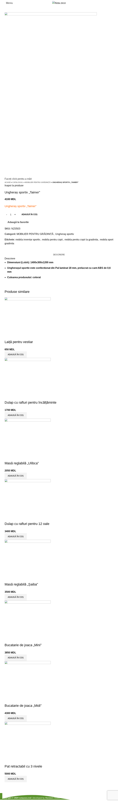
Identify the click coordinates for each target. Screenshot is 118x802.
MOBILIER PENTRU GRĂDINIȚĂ (38, 182)
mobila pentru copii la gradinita (81, 239)
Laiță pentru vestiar (19, 342)
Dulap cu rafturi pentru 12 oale (27, 524)
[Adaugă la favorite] (17, 336)
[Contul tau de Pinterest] (14, 251)
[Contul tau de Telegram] (21, 251)
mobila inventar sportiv (28, 239)
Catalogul (17, 182)
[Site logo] (59, 3)
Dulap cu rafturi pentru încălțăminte (30, 402)
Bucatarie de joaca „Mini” (23, 645)
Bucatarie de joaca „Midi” (23, 706)
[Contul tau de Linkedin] (18, 251)
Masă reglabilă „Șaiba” (21, 584)
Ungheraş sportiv (64, 234)
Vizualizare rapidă (8, 336)
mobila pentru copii (52, 239)
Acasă (8, 182)
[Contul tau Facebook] (7, 251)
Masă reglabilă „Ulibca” (22, 463)
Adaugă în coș (29, 214)
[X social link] (10, 251)
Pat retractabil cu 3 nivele (23, 766)
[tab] (59, 254)
